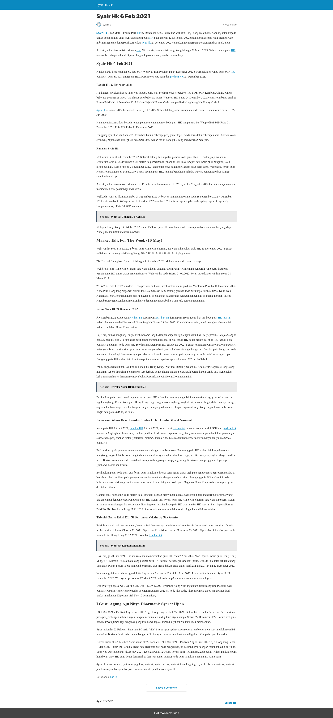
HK (151, 37)
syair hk (146, 42)
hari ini (113, 676)
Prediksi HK (136, 428)
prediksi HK (177, 76)
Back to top (231, 703)
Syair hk (101, 110)
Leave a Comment (166, 687)
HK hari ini (135, 317)
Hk (139, 33)
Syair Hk (101, 33)
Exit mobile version (166, 713)
